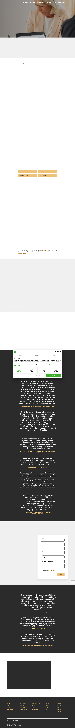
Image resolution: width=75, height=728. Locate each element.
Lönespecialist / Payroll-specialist (48, 201)
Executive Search (35, 709)
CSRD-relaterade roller (25, 201)
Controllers (22, 197)
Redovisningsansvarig (46, 203)
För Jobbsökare (41, 2)
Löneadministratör (45, 199)
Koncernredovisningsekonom (47, 190)
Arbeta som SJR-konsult (32, 95)
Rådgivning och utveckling (36, 712)
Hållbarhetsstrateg (24, 229)
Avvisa (21, 375)
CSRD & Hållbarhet (43, 175)
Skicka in (60, 574)
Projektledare (44, 215)
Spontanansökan (23, 711)
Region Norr (59, 705)
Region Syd (59, 711)
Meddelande (44, 563)
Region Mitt (59, 707)
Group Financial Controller (26, 219)
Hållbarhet (9, 712)
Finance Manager (23, 207)
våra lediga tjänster (48, 251)
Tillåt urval (38, 375)
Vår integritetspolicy (10, 721)
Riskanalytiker (44, 209)
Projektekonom (44, 213)
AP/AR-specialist (23, 188)
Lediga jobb (33, 2)
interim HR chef (31, 221)
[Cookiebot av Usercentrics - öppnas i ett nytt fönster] (56, 351)
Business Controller (24, 193)
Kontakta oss (61, 2)
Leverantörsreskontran (46, 197)
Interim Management (36, 711)
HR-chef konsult (23, 221)
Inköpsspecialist (44, 188)
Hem (19, 63)
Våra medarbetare (10, 709)
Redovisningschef (45, 205)
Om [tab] (54, 355)
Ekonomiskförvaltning (25, 205)
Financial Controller (24, 209)
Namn (43, 538)
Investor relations (10, 711)
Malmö (46, 709)
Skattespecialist (44, 219)
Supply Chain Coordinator (46, 221)
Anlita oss (19, 29)
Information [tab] (37, 355)
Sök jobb (10, 29)
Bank (55, 282)
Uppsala (46, 711)
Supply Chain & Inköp (23, 175)
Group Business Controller (26, 215)
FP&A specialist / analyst (25, 213)
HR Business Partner (24, 223)
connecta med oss (22, 253)
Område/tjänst (44, 559)
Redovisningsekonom (45, 207)
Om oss (54, 2)
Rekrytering (34, 707)
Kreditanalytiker (44, 192)
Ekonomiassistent (24, 203)
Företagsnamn (44, 546)
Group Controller (23, 217)
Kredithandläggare (45, 193)
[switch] (31, 371)
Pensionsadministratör (46, 211)
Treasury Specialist (45, 225)
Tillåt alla (53, 375)
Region (43, 555)
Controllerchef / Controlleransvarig (28, 196)
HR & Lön (41, 172)
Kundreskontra (44, 196)
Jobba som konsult (23, 707)
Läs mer (15, 683)
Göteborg (46, 707)
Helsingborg (47, 712)
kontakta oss (44, 250)
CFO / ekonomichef (24, 199)
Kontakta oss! (48, 301)
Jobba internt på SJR (23, 709)
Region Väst (59, 709)
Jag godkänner (50, 570)
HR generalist (23, 225)
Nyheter (49, 2)
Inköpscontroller (44, 186)
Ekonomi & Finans (22, 172)
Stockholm (46, 705)
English (68, 2)
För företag (25, 2)
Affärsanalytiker (23, 186)
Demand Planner (52, 223)
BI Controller (22, 192)
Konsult (33, 705)
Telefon (43, 551)
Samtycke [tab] (21, 355)
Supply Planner (44, 223)
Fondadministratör (24, 211)
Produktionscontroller (46, 217)
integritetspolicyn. (53, 570)
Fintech (51, 283)
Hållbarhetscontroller (24, 227)
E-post (43, 542)
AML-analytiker (23, 190)
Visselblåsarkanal (15, 722)
